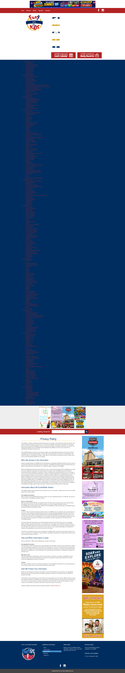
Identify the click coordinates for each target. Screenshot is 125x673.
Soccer (27, 368)
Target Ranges (29, 169)
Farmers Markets (30, 320)
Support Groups (29, 107)
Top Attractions (29, 173)
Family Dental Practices (31, 192)
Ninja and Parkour (30, 359)
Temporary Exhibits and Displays (33, 170)
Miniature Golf (29, 146)
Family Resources (27, 96)
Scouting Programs (30, 297)
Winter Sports (29, 382)
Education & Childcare (28, 75)
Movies (27, 147)
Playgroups (28, 104)
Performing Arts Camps (31, 66)
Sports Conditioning (30, 373)
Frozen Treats (29, 321)
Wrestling (28, 384)
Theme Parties (29, 256)
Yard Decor (28, 257)
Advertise (40, 10)
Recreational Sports (30, 157)
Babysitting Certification (31, 263)
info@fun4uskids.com (55, 585)
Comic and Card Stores (31, 314)
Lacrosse (28, 355)
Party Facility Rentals (31, 243)
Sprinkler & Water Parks (31, 166)
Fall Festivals (29, 391)
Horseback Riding (30, 353)
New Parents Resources (31, 102)
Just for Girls (29, 284)
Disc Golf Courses (30, 124)
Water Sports (29, 381)
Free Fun (28, 130)
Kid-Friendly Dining (30, 323)
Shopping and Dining (28, 310)
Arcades (28, 115)
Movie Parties (29, 240)
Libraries (28, 143)
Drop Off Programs (30, 79)
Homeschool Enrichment (31, 282)
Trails (27, 176)
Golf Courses (29, 136)
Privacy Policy (47, 651)
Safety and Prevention (31, 295)
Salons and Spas (30, 159)
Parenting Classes (30, 292)
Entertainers (29, 227)
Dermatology (29, 189)
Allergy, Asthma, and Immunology (33, 181)
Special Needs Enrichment (32, 298)
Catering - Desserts (30, 215)
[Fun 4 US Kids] (34, 22)
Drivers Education (30, 275)
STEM (27, 301)
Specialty (28, 299)
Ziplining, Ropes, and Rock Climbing (34, 178)
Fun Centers (29, 131)
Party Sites (28, 246)
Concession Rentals (30, 221)
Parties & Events (27, 205)
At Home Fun (29, 117)
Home (22, 10)
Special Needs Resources (32, 105)
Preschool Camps (30, 67)
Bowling (28, 120)
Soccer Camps (29, 69)
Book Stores (29, 311)
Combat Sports (29, 342)
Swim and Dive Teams (31, 375)
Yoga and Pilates (30, 385)
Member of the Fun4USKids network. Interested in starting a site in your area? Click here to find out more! (73, 649)
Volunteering (29, 308)
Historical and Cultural (31, 281)
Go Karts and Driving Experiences (33, 134)
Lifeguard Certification (31, 356)
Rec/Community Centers (31, 156)
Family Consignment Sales (32, 392)
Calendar (28, 10)
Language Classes (30, 285)
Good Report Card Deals (31, 394)
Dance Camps (29, 63)
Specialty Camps (30, 70)
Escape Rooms (29, 125)
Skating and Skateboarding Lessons (34, 366)
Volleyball (28, 379)
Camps (24, 60)
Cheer (27, 340)
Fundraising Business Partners (33, 99)
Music (27, 289)
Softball (27, 369)
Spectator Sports (30, 163)
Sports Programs (27, 333)
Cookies (28, 223)
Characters (28, 218)
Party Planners (29, 244)
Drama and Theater (30, 273)
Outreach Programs (30, 291)
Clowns (27, 220)
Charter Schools (29, 78)
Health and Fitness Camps (32, 65)
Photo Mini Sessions (30, 398)
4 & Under (28, 260)
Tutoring (28, 92)
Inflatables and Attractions (32, 236)
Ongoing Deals (29, 397)
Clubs (27, 268)
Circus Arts (28, 266)
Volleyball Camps (30, 73)
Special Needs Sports (31, 371)
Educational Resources (31, 81)
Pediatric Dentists (30, 198)
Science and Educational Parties (33, 250)
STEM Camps (29, 72)
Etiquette (28, 276)
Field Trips (28, 127)
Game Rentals (29, 234)
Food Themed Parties (31, 230)
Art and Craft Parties (30, 208)
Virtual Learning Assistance (32, 94)
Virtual (27, 307)
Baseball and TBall (30, 336)
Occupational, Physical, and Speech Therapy (36, 195)
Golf (27, 347)
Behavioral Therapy (30, 182)
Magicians (28, 239)
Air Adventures (29, 111)
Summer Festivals (30, 401)
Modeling (28, 288)
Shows (27, 400)
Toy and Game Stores (31, 331)
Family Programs (30, 278)
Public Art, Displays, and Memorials (34, 153)
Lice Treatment (29, 194)
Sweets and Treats (30, 330)
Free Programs (29, 279)
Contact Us (46, 655)
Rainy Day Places (30, 154)
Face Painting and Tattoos (32, 228)
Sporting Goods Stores (31, 329)
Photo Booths (29, 249)
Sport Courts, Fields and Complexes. (34, 165)
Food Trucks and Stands (31, 231)
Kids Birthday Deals (30, 237)
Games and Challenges (31, 133)
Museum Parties (29, 241)
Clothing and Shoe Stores (32, 313)
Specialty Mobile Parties (31, 253)
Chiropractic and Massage (32, 185)
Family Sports (29, 344)
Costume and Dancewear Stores (33, 317)
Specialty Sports (29, 372)
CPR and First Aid (30, 188)
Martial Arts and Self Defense (32, 358)
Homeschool (29, 82)
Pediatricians (29, 201)
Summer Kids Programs (31, 304)
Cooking (28, 269)
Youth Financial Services (31, 108)
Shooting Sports (29, 365)
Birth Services (29, 183)
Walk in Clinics (29, 204)
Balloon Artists (29, 210)
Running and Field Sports (32, 363)
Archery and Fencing (31, 334)
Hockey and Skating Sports (32, 352)
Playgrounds (29, 152)
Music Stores (29, 326)
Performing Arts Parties (31, 247)
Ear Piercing (29, 318)
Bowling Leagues (30, 339)
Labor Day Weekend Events (32, 395)
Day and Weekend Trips (31, 123)
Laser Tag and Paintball (31, 141)
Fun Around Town (27, 110)
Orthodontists (29, 197)
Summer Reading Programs (32, 305)
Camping (28, 121)
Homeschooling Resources (32, 101)
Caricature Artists (30, 214)
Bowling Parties (29, 211)
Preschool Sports (30, 360)
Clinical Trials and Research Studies (34, 186)
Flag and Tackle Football (31, 346)
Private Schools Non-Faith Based (33, 89)
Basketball (28, 337)
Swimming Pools (29, 168)
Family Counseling (30, 191)
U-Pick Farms (29, 404)
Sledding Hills (29, 162)
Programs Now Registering (32, 294)
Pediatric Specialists (30, 199)
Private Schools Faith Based (32, 88)
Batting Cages (29, 118)
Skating (27, 160)
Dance (27, 272)
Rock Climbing (29, 362)
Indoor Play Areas (30, 140)
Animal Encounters (30, 114)
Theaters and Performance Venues (34, 172)
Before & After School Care (32, 76)
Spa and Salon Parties (31, 252)
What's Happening (27, 387)
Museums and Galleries (31, 149)
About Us (46, 653)
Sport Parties (29, 255)
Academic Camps (30, 62)
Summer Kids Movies (31, 402)
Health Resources (27, 179)
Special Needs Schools (31, 91)
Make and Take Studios (31, 144)
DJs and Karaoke (30, 226)
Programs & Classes (27, 259)
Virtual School (29, 95)
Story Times (28, 302)
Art (26, 262)
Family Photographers (31, 98)
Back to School (29, 389)
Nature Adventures (30, 150)
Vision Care (28, 202)
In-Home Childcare (30, 83)
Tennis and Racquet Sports (32, 378)
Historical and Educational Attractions (34, 137)
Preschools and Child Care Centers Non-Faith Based (38, 86)
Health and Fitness (30, 350)
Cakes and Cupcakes (31, 212)
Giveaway (47, 10)
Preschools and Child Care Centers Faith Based (37, 85)
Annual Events (29, 388)
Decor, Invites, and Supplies (32, 224)
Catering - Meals (30, 217)
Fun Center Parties (30, 233)
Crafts (27, 270)
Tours (27, 175)
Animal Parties (29, 207)
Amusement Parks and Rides (32, 112)
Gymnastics (28, 349)
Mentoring (28, 286)
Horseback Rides (30, 139)
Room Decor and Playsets (32, 327)
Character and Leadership (32, 265)
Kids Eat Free (29, 324)
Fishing (27, 128)
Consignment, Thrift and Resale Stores (35, 315)
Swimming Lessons (30, 376)
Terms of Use (47, 649)
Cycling (27, 343)
